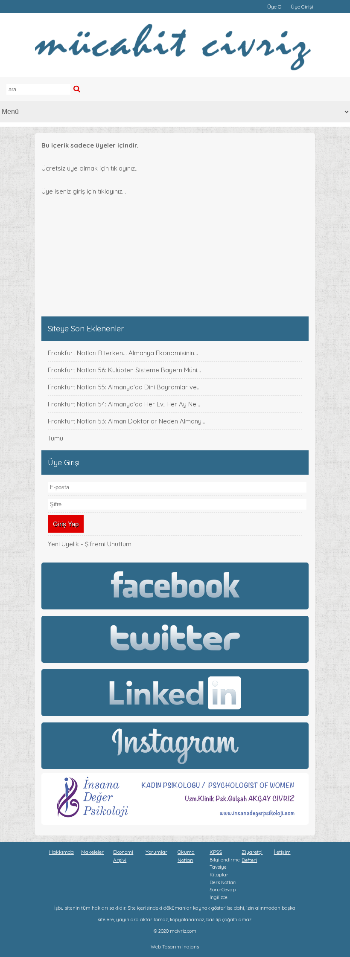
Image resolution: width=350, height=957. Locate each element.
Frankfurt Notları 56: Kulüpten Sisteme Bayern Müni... (124, 370)
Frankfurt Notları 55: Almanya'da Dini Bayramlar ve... (124, 387)
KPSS (216, 852)
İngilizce (219, 897)
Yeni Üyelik (63, 544)
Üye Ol (275, 6)
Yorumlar (156, 852)
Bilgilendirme (225, 860)
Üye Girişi (302, 6)
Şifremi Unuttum (108, 544)
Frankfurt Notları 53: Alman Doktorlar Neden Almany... (126, 421)
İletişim (282, 852)
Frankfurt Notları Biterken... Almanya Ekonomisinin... (123, 353)
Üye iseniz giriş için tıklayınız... (83, 191)
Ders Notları (223, 882)
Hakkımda (61, 852)
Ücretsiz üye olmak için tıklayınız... (90, 168)
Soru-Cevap (223, 890)
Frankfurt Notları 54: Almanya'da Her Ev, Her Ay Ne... (124, 404)
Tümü (55, 438)
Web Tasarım (166, 947)
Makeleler (92, 852)
